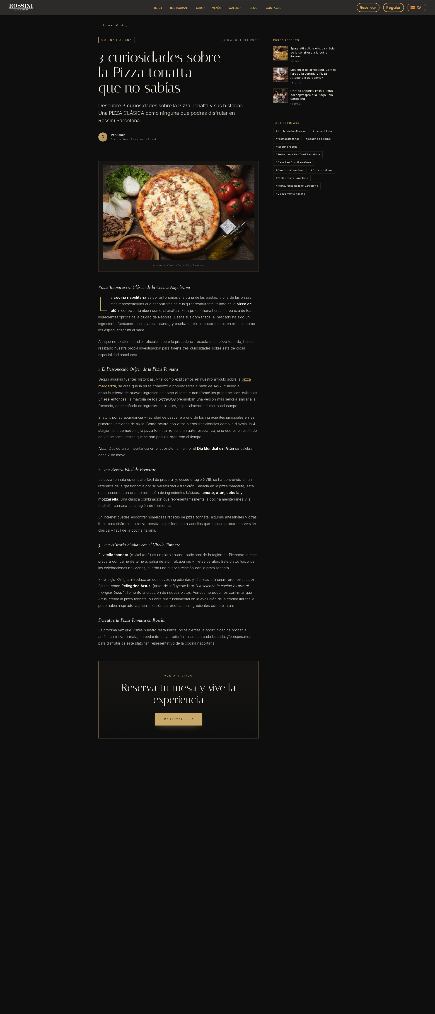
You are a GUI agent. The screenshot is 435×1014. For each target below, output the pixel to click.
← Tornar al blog (113, 25)
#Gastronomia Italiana (290, 193)
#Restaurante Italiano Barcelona (297, 185)
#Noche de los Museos (291, 131)
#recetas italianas (287, 138)
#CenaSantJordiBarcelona (293, 162)
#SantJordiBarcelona (290, 170)
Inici (158, 8)
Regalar (393, 7)
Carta (200, 8)
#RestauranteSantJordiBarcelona (298, 154)
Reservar (368, 7)
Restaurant (179, 8)
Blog (254, 8)
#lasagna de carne (318, 138)
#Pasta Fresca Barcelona (292, 178)
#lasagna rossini (287, 146)
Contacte (273, 8)
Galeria (235, 8)
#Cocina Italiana (322, 170)
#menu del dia (322, 131)
